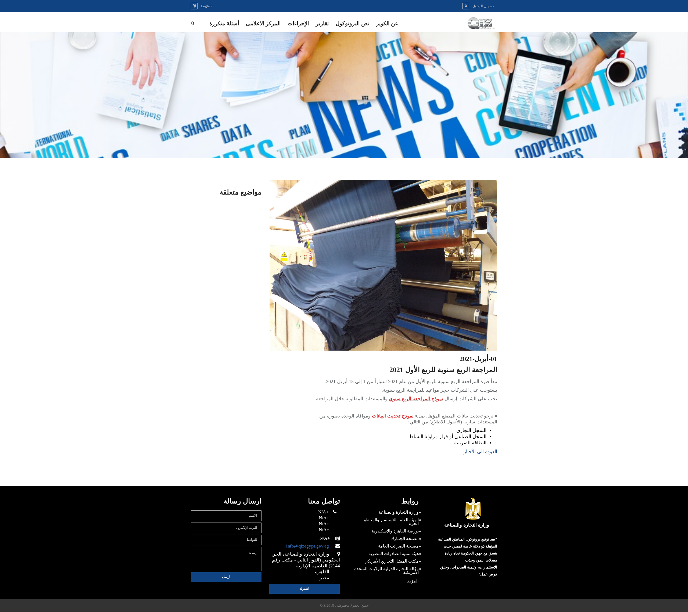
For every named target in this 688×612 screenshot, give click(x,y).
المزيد (413, 581)
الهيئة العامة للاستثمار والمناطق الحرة (391, 521)
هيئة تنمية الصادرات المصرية (393, 553)
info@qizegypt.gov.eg (310, 546)
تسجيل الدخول (483, 6)
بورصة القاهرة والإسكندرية (395, 531)
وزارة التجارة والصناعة (399, 512)
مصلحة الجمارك (404, 538)
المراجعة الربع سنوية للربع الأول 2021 (443, 370)
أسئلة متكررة (224, 23)
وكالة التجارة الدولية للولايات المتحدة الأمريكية (386, 570)
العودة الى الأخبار (480, 451)
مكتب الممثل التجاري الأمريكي (391, 561)
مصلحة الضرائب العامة (398, 546)
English (206, 6)
